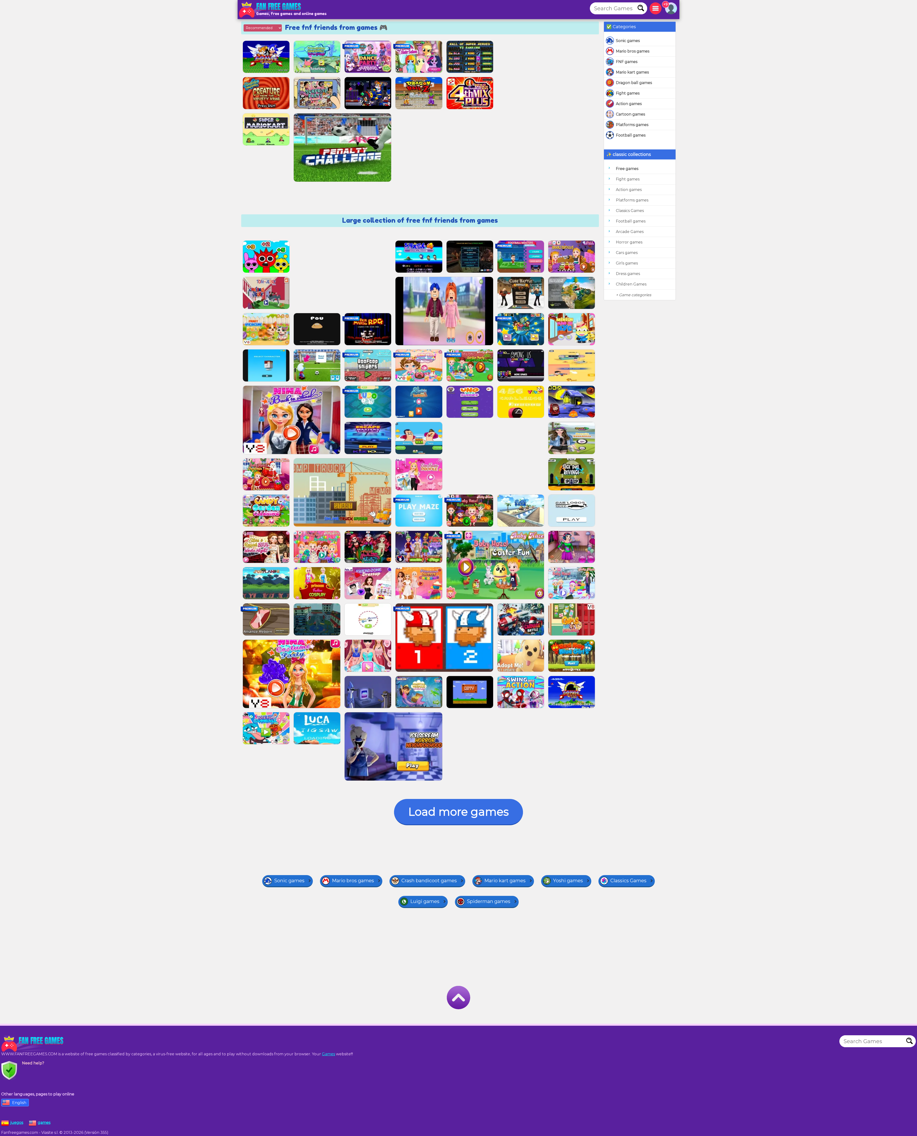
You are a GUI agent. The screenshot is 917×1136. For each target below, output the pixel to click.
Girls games (627, 263)
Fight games (628, 93)
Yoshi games (568, 880)
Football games (630, 135)
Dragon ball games (634, 82)
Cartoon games (630, 114)
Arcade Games (630, 231)
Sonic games (628, 40)
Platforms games (632, 124)
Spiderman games (488, 901)
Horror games (629, 242)
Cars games (627, 252)
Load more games (458, 812)
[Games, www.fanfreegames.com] (271, 9)
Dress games (628, 273)
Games (328, 1054)
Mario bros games (632, 51)
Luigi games (424, 901)
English (19, 1102)
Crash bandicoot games (429, 880)
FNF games (626, 61)
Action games (629, 103)
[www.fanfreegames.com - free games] (33, 1043)
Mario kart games (632, 72)
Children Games (631, 284)
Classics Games (630, 210)
